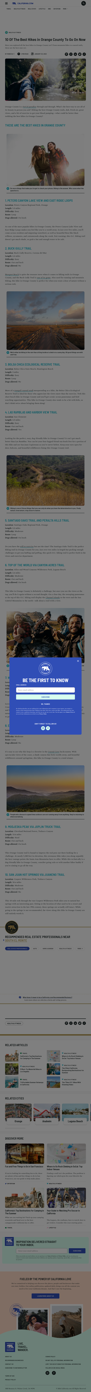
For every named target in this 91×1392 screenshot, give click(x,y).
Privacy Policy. (43, 714)
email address (21, 685)
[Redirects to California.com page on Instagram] (43, 728)
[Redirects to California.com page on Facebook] (48, 728)
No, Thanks (45, 704)
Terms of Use (69, 712)
